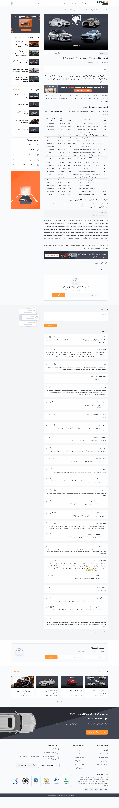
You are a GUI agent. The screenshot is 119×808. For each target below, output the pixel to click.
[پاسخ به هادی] (54, 425)
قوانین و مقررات (79, 768)
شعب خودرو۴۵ (79, 761)
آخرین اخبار (84, 3)
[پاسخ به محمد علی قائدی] (55, 598)
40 (52, 523)
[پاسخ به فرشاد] (55, 619)
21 (52, 437)
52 (52, 560)
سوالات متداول (79, 757)
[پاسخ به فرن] (55, 448)
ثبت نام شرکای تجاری (102, 764)
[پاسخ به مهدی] (54, 349)
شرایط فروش (41, 3)
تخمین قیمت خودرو (102, 757)
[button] (57, 701)
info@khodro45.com (49, 753)
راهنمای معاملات (30, 3)
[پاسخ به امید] (55, 513)
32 (48, 469)
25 (48, 607)
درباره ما (81, 750)
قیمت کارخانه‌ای (96, 10)
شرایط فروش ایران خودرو (99, 215)
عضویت (58, 295)
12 (52, 364)
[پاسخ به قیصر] (55, 523)
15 (52, 402)
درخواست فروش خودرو (98, 732)
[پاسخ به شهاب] (54, 337)
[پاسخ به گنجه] (54, 587)
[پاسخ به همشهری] (55, 490)
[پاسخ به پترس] (55, 402)
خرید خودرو (104, 761)
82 (52, 619)
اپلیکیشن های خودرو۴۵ (46, 765)
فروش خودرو (104, 750)
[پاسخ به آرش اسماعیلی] (54, 387)
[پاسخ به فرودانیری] (55, 561)
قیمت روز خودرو (103, 754)
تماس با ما (81, 754)
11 (52, 490)
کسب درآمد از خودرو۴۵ (24, 765)
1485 (54, 749)
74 (52, 598)
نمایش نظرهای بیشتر (101, 632)
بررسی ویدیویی (72, 3)
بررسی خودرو (62, 3)
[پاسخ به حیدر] (54, 458)
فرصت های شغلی (79, 764)
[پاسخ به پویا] (55, 364)
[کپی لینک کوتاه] (106, 263)
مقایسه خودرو (51, 3)
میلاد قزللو (105, 62)
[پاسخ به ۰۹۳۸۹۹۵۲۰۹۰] (54, 377)
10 (48, 575)
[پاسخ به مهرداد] (55, 546)
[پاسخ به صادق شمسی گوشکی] (54, 414)
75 (52, 546)
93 (52, 513)
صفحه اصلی (105, 10)
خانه (92, 3)
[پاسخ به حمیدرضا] (55, 437)
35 (53, 607)
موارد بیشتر (18, 37)
